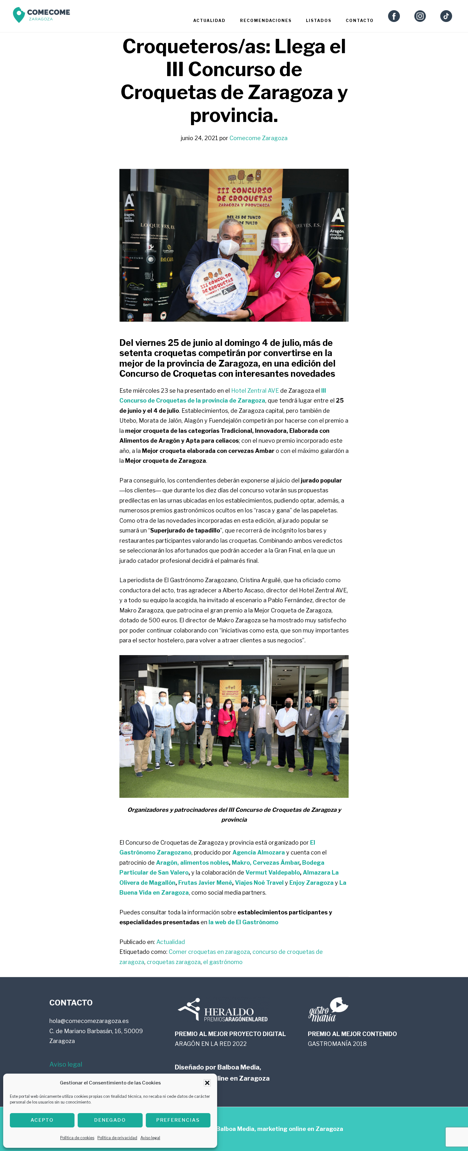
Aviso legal (150, 1137)
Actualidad (170, 942)
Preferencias (178, 1120)
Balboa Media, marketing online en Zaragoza (279, 1129)
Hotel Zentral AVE (255, 390)
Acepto (42, 1120)
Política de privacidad (117, 1137)
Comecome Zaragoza (41, 16)
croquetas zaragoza (174, 962)
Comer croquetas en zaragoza (209, 951)
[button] (207, 1083)
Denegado (110, 1120)
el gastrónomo (223, 962)
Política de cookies (77, 1137)
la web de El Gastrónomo (243, 922)
